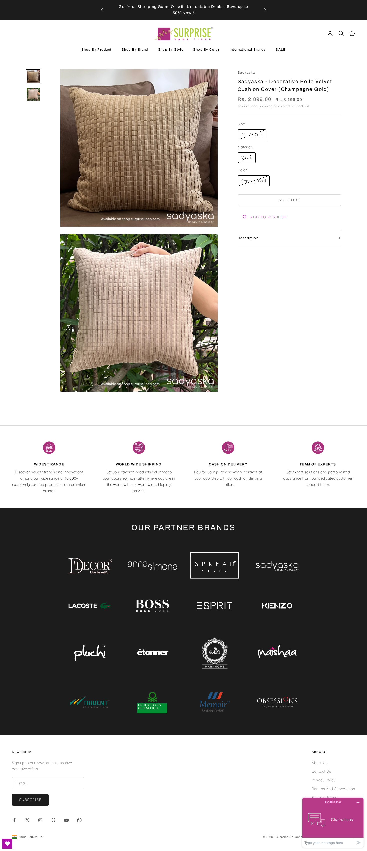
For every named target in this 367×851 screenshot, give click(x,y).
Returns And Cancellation (333, 788)
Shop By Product (96, 49)
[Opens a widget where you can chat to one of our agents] (332, 822)
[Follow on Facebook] (14, 820)
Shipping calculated (274, 106)
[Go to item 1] (33, 76)
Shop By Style (171, 49)
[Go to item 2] (33, 94)
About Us (319, 762)
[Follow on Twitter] (27, 820)
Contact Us (321, 771)
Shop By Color (206, 49)
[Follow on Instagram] (40, 820)
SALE (281, 49)
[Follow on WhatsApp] (79, 820)
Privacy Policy (323, 780)
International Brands (247, 49)
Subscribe (30, 799)
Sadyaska (246, 72)
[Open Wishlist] (7, 844)
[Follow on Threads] (53, 820)
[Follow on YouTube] (66, 820)
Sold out (289, 200)
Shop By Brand (135, 49)
